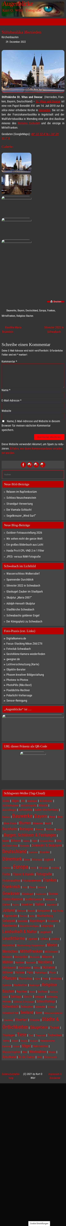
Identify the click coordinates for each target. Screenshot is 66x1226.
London (55, 939)
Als (23, 801)
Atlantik (43, 805)
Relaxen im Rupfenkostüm (21, 491)
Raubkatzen (20, 985)
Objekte (36, 967)
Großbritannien (34, 899)
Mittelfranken (8, 315)
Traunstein (40, 1035)
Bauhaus (6, 817)
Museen (47, 957)
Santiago (15, 996)
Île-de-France (26, 1057)
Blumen (25, 822)
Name (6, 390)
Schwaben (27, 1006)
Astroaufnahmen (10, 805)
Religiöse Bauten (24, 315)
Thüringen (8, 1035)
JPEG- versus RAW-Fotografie (23, 556)
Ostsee (20, 972)
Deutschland (31, 310)
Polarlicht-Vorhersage (19, 695)
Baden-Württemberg (46, 809)
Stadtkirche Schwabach (20, 609)
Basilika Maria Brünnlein (11, 329)
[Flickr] (30, 464)
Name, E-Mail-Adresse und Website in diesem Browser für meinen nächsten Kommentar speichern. (31, 425)
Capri (34, 840)
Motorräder (35, 957)
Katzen (23, 916)
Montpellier (21, 957)
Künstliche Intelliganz (29, 926)
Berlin (60, 816)
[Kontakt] (42, 464)
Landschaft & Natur (19, 931)
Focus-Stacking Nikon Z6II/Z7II (24, 643)
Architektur (46, 801)
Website (6, 410)
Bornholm (9, 829)
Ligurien (32, 939)
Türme (5, 1040)
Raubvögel (34, 985)
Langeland (45, 932)
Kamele (31, 910)
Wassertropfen (11, 1052)
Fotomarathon (11, 880)
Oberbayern (9, 967)
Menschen (10, 951)
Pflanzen (9, 978)
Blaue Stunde (10, 823)
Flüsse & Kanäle (23, 874)
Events (33, 868)
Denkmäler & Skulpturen (47, 845)
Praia (45, 978)
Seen (38, 1013)
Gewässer (11, 893)
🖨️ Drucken (55, 301)
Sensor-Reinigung (16, 700)
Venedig (24, 1040)
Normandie (31, 962)
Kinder (32, 916)
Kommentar (9, 361)
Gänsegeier (50, 899)
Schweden (40, 1006)
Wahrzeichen (40, 1046)
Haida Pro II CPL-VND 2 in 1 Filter (25, 550)
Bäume (5, 840)
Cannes (26, 841)
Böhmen (16, 840)
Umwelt (14, 1040)
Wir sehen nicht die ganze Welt (24, 538)
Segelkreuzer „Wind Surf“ (21, 515)
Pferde (52, 972)
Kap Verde (57, 910)
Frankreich (11, 886)
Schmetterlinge (45, 1001)
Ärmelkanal (9, 1057)
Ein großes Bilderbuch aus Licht (24, 544)
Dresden (45, 852)
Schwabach (10, 1006)
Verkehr (16, 1046)
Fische (6, 874)
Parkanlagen (41, 972)
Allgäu (15, 801)
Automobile (25, 810)
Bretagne (26, 829)
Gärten (6, 904)
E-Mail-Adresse (11, 400)
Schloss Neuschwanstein (21, 497)
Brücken (50, 829)
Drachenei (33, 852)
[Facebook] (23, 464)
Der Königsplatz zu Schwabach (24, 621)
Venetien (34, 1040)
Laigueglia (47, 925)
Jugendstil (51, 904)
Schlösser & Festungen (23, 1001)
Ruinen (32, 991)
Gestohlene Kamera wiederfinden (25, 654)
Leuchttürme (13, 938)
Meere (52, 944)
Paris (30, 972)
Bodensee (38, 823)
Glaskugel (27, 894)
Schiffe (28, 996)
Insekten (27, 904)
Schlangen (39, 996)
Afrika (5, 801)
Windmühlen (37, 1052)
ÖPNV (39, 1057)
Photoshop (25, 978)
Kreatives (53, 921)
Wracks (52, 1052)
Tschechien (55, 1035)
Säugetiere (39, 1027)
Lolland (44, 939)
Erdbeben (6, 868)
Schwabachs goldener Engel (22, 615)
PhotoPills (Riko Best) (19, 685)
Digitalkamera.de (16, 638)
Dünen (27, 859)
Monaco (7, 957)
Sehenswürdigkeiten (53, 1013)
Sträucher (35, 1020)
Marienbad (8, 945)
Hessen (15, 904)
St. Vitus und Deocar (48, 101)
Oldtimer (7, 972)
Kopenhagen (37, 921)
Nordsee (19, 962)
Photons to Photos (17, 680)
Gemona (41, 887)
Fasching (55, 868)
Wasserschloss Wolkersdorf (23, 573)
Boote (48, 823)
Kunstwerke (9, 926)
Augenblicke (17, 3)
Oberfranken (24, 967)
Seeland (26, 1012)
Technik (54, 1027)
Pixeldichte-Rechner (18, 690)
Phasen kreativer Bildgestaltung (25, 674)
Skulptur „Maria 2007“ (19, 597)
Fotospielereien (31, 880)
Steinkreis (8, 1020)
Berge (52, 816)
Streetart (21, 1019)
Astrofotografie (29, 805)
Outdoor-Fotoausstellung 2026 (24, 532)
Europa (42, 310)
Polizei (37, 979)
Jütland (8, 910)
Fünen (32, 887)
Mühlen (7, 962)
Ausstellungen (9, 809)
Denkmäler (24, 845)
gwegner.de (13, 659)
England (48, 859)
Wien (24, 1052)
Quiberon (7, 985)
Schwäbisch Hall (10, 1012)
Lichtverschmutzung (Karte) (22, 664)
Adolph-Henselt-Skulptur (20, 603)
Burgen (59, 829)
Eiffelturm (37, 859)
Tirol (31, 1035)
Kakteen (21, 910)
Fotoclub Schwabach (18, 648)
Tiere (22, 1034)
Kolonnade (22, 921)
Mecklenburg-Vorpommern (31, 945)
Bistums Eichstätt (29, 123)
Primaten (56, 978)
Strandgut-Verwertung (19, 503)
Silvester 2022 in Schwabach (54, 329)
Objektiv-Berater (16, 669)
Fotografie (44, 874)
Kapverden (10, 916)
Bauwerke (11, 310)
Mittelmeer (51, 951)
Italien (39, 904)
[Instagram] (36, 464)
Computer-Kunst (46, 841)
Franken (51, 310)
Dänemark (12, 859)
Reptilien (21, 991)
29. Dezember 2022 (16, 41)
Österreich (50, 1057)
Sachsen (42, 991)
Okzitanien (48, 967)
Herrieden (44, 110)
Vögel (26, 1045)
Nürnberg (45, 962)
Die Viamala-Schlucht (19, 509)
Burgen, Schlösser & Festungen (30, 835)
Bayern (20, 310)
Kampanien (43, 910)
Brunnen (39, 829)
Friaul (24, 887)
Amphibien (32, 801)
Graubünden (41, 894)
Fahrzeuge (44, 867)
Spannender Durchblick (19, 579)
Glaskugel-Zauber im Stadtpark (24, 591)
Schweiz (51, 1007)
